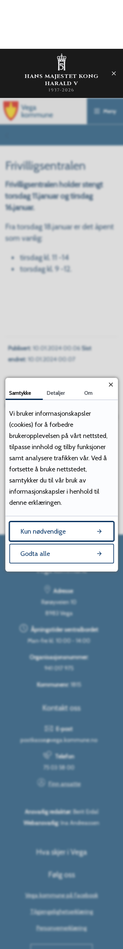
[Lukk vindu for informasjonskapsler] (111, 385)
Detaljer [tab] (56, 393)
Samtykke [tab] (20, 393)
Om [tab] (88, 393)
